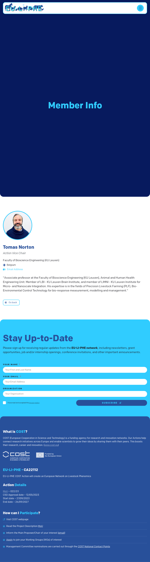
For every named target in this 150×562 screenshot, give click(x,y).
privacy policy (34, 403)
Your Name (11, 365)
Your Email (11, 377)
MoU (5, 491)
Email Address (15, 269)
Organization (12, 389)
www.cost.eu (51, 445)
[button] (140, 8)
